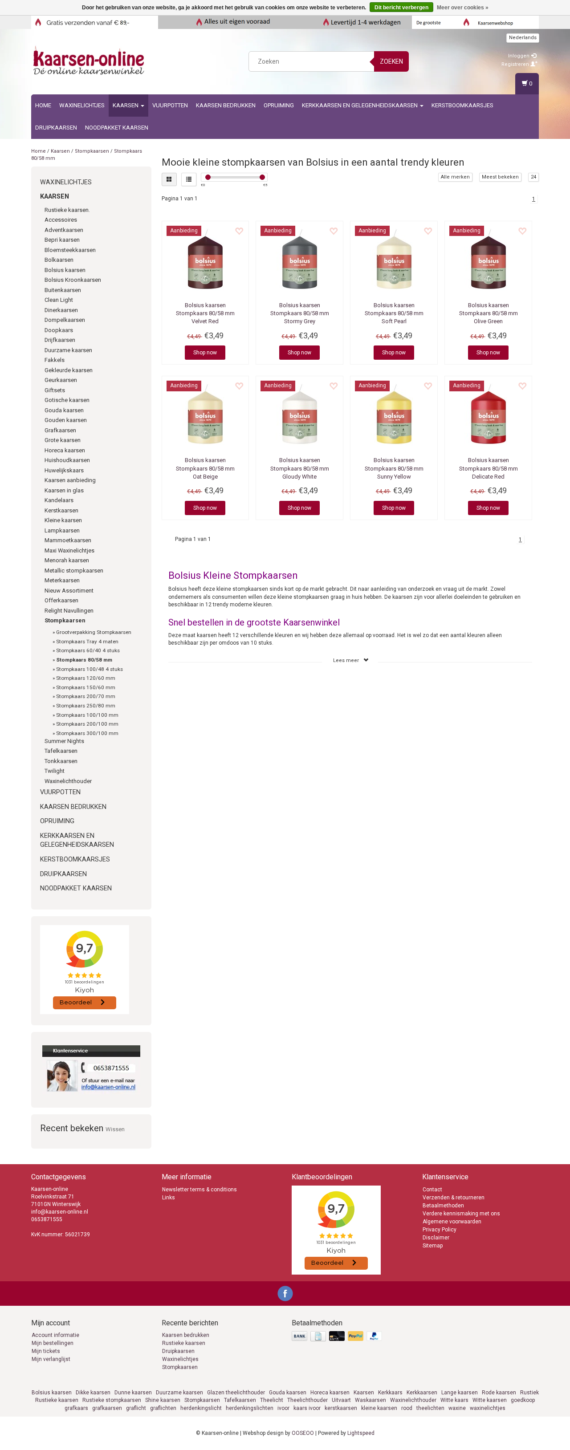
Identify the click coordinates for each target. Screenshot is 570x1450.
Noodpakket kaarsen (116, 127)
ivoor (283, 1408)
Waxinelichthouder (68, 781)
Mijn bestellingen (52, 1343)
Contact (432, 1189)
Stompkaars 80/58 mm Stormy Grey (299, 313)
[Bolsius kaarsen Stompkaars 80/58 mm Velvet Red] (205, 259)
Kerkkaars (390, 1392)
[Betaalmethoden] (338, 1337)
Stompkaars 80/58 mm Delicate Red (488, 468)
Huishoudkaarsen (67, 460)
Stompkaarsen (92, 151)
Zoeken (391, 61)
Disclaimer (436, 1238)
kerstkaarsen (341, 1408)
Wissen (115, 1129)
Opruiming (279, 105)
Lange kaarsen (459, 1392)
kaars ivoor (307, 1408)
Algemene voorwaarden (452, 1221)
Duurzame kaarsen (68, 350)
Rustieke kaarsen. (67, 210)
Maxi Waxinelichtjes (69, 550)
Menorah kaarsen (67, 560)
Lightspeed (361, 1433)
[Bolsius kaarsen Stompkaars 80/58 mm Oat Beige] (205, 414)
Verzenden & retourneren (453, 1197)
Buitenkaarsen (63, 290)
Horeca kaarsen (65, 450)
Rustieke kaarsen (183, 1343)
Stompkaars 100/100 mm (87, 715)
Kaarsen (126, 105)
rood (406, 1408)
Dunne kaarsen (133, 1392)
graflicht (136, 1408)
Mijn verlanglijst (51, 1359)
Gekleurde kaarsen (69, 370)
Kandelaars (59, 500)
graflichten (163, 1408)
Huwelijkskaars (64, 470)
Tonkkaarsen (61, 761)
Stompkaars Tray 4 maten (87, 641)
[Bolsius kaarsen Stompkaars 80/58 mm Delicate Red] (488, 414)
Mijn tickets (46, 1351)
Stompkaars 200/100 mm (87, 724)
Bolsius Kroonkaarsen (73, 279)
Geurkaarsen (61, 380)
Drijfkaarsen (60, 340)
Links (168, 1197)
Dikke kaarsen (93, 1392)
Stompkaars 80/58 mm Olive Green (488, 313)
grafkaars (76, 1408)
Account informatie (55, 1335)
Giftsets (55, 390)
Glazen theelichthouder (236, 1392)
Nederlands (523, 38)
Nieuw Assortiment (69, 590)
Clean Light (59, 299)
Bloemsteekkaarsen (70, 250)
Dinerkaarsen (61, 310)
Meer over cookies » (463, 7)
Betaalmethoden (443, 1205)
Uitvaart (341, 1400)
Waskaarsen (370, 1400)
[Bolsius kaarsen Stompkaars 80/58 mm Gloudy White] (299, 414)
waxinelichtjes (487, 1408)
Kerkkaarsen (422, 1392)
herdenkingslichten (249, 1408)
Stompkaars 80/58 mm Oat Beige (205, 468)
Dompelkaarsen (65, 320)
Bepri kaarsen (62, 239)
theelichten (430, 1408)
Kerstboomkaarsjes (462, 105)
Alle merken (455, 177)
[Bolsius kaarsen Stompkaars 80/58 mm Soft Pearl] (394, 259)
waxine (457, 1408)
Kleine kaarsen (63, 520)
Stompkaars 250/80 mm (85, 706)
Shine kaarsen (162, 1400)
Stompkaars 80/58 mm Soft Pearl (394, 313)
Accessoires (61, 219)
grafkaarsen (107, 1408)
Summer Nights (64, 741)
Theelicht (271, 1400)
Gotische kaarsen (67, 400)
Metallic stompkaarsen (74, 570)
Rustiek (529, 1392)
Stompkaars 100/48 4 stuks (89, 669)
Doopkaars (59, 330)
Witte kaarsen (489, 1400)
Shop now (205, 352)
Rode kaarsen (499, 1392)
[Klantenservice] (91, 1070)
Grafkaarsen (60, 430)
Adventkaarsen (64, 230)
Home (43, 105)
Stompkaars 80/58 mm (84, 660)
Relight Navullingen (69, 610)
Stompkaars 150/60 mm (85, 687)
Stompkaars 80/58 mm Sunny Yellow (394, 468)
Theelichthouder (307, 1400)
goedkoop (523, 1400)
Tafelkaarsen (61, 750)
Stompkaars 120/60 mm (85, 678)
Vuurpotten (170, 105)
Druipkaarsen (56, 127)
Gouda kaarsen (64, 410)
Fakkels (55, 360)
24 (533, 177)
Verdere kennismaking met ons (461, 1213)
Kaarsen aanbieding (70, 480)
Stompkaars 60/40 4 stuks (88, 650)
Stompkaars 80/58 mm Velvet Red (205, 313)
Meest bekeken (500, 177)
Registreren (515, 64)
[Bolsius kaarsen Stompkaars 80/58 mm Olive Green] (488, 259)
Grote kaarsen (63, 440)
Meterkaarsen (62, 580)
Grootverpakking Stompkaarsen (93, 632)
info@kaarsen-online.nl (59, 1212)
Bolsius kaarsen (65, 270)
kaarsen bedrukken (226, 105)
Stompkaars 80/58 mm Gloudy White (299, 468)
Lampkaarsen (62, 530)
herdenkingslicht (201, 1408)
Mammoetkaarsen (68, 540)
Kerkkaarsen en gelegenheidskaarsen (360, 105)
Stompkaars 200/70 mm (85, 696)
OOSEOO (303, 1433)
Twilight (55, 771)
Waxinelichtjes (82, 105)
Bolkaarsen (59, 259)
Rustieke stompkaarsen (111, 1400)
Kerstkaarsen (61, 510)
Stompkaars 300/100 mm (87, 733)
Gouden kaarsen (66, 420)
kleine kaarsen (379, 1408)
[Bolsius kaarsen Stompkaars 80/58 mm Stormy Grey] (299, 259)
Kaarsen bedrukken (185, 1335)
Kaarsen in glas (64, 490)
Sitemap (433, 1246)
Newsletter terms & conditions (199, 1189)
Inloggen (519, 56)
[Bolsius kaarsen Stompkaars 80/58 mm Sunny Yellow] (394, 414)
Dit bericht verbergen (401, 7)
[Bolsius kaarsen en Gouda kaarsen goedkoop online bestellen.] (89, 60)
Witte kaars (454, 1400)
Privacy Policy (439, 1230)
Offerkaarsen (61, 600)
